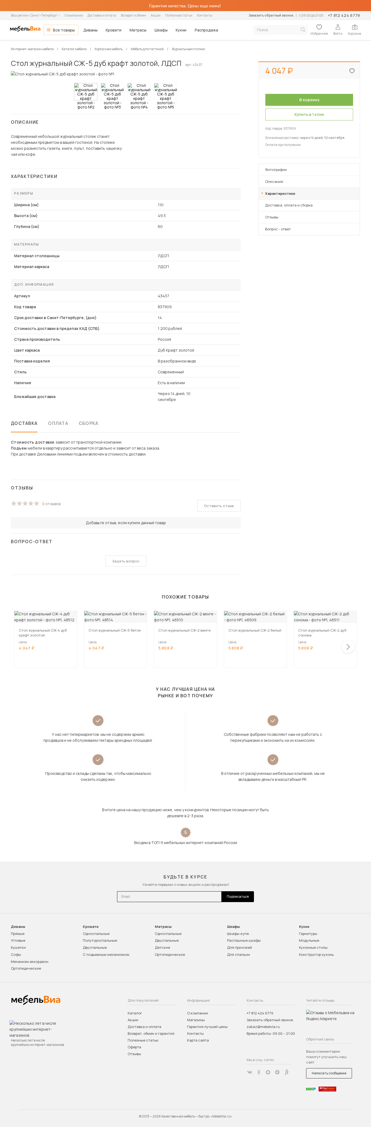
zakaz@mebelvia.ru (263, 1026)
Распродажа (206, 30)
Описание (274, 181)
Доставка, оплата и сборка (289, 205)
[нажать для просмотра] (86, 91)
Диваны (90, 30)
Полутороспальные (100, 940)
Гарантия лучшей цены (207, 1026)
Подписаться (238, 896)
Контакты (204, 15)
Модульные (309, 940)
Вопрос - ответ (278, 229)
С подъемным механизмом (106, 954)
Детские (162, 947)
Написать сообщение (329, 1073)
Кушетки (18, 947)
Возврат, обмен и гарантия (151, 1033)
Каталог (135, 1013)
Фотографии (276, 169)
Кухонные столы (313, 947)
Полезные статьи (178, 15)
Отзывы (271, 217)
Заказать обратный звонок (271, 15)
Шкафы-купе (238, 933)
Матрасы (138, 30)
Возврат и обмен (133, 15)
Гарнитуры (308, 933)
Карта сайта (198, 1040)
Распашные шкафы (244, 940)
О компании (74, 15)
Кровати (113, 30)
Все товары (64, 30)
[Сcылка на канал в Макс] (268, 1072)
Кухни (181, 30)
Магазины (196, 1019)
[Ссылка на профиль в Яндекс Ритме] (287, 1072)
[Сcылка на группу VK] (250, 1072)
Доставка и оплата (101, 15)
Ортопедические (26, 968)
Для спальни (238, 954)
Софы (16, 954)
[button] (347, 646)
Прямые (17, 933)
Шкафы (161, 30)
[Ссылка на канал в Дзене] (277, 1072)
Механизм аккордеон (29, 961)
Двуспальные (95, 947)
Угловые (18, 940)
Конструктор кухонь (316, 954)
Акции (156, 15)
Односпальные (96, 933)
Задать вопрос (126, 561)
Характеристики (280, 193)
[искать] (303, 29)
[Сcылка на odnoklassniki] (259, 1072)
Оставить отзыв (219, 505)
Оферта (134, 1047)
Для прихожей (239, 947)
